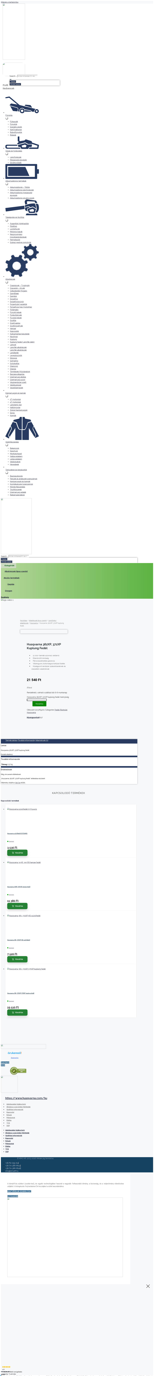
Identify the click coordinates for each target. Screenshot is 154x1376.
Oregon (8, 591)
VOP (8, 1126)
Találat (12, 81)
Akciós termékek (11, 578)
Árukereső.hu (14, 1057)
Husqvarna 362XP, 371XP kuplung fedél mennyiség (48, 697)
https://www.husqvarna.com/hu (26, 1098)
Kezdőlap (23, 620)
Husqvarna (34, 623)
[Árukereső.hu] (14, 1054)
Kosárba (39, 704)
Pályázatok (11, 1118)
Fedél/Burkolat (61, 710)
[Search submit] (10, 79)
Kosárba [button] (19, 853)
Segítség (5, 597)
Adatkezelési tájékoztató (16, 1104)
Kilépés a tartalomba (9, 2)
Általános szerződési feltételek (18, 1107)
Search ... (13, 76)
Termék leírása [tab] (11, 740)
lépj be (17, 783)
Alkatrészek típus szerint (16, 571)
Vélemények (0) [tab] (41, 740)
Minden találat (15, 84)
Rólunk (9, 1115)
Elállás (9, 1120)
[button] (20, 93)
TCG (8, 1123)
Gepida (10, 584)
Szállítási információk (15, 1110)
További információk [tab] (26, 740)
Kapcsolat (10, 1112)
